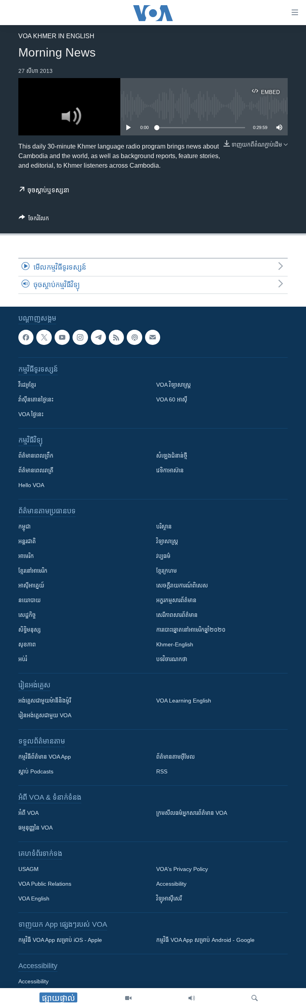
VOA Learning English (183, 700)
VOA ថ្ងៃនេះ (30, 414)
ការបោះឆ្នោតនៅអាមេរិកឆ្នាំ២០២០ (191, 629)
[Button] (34, 219)
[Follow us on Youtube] (62, 337)
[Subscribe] (152, 337)
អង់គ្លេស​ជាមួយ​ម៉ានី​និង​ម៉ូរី (44, 700)
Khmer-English (174, 644)
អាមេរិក (26, 556)
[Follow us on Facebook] (25, 337)
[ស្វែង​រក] (255, 998)
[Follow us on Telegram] (98, 337)
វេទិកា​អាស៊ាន (170, 470)
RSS (161, 771)
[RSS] (116, 337)
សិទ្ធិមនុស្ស (29, 629)
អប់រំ (22, 659)
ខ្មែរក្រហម (166, 571)
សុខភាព (27, 644)
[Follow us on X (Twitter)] (43, 337)
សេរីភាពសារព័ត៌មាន (177, 615)
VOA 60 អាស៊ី (171, 399)
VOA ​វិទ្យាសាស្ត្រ (173, 385)
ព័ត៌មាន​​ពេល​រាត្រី (35, 470)
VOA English (33, 898)
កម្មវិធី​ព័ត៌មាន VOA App (44, 757)
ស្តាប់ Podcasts (35, 771)
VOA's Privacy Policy (182, 869)
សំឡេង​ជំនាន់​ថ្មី (171, 455)
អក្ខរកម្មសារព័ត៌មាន (176, 600)
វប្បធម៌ (163, 556)
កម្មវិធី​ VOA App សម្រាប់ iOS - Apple (60, 940)
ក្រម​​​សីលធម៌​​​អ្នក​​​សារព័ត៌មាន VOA (191, 813)
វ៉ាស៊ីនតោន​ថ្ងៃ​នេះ (35, 399)
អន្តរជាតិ (27, 541)
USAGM (28, 869)
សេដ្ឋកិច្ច (27, 615)
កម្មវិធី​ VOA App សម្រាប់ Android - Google (205, 940)
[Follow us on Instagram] (80, 337)
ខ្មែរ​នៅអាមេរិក (32, 571)
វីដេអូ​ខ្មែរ (27, 385)
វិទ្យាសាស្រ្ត (167, 541)
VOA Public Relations (44, 884)
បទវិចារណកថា (171, 659)
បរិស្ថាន (164, 526)
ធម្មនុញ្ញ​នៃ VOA (35, 827)
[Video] (128, 998)
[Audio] (192, 998)
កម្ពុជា (24, 526)
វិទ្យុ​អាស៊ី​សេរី (169, 898)
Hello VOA (31, 485)
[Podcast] (134, 337)
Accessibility (171, 884)
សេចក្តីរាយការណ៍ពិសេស (182, 585)
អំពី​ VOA (28, 813)
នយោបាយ (29, 600)
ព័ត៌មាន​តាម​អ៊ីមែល (175, 757)
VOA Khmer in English (56, 36)
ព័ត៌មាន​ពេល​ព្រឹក (35, 455)
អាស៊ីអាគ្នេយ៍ (31, 585)
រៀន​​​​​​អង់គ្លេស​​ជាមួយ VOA (44, 715)
